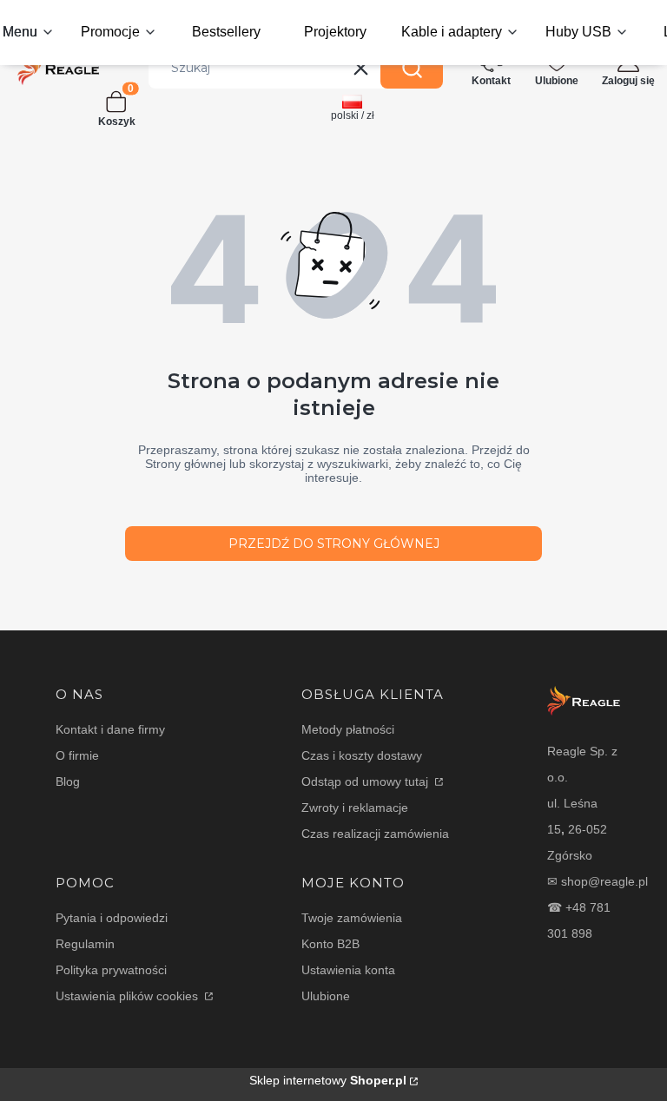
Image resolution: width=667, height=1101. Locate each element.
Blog (68, 781)
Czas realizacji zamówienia (375, 834)
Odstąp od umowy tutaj (366, 781)
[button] (411, 68)
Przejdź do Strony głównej (333, 543)
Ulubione (325, 996)
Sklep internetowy (327, 1080)
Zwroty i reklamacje (354, 807)
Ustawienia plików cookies (128, 996)
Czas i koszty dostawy (361, 755)
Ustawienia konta (348, 970)
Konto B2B (330, 944)
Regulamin (85, 944)
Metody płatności (347, 729)
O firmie (77, 755)
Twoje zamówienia (351, 918)
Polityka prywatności (111, 970)
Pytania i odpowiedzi (112, 918)
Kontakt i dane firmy (110, 729)
